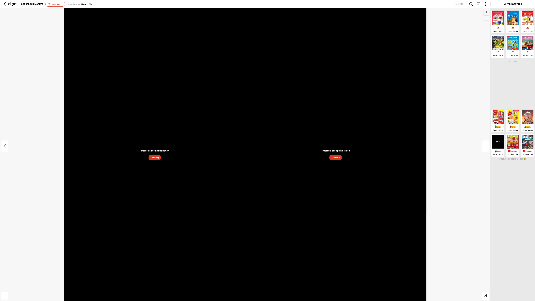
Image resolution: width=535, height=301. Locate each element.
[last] (485, 295)
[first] (5, 295)
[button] (9, 4)
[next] (485, 146)
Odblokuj (155, 157)
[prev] (5, 146)
